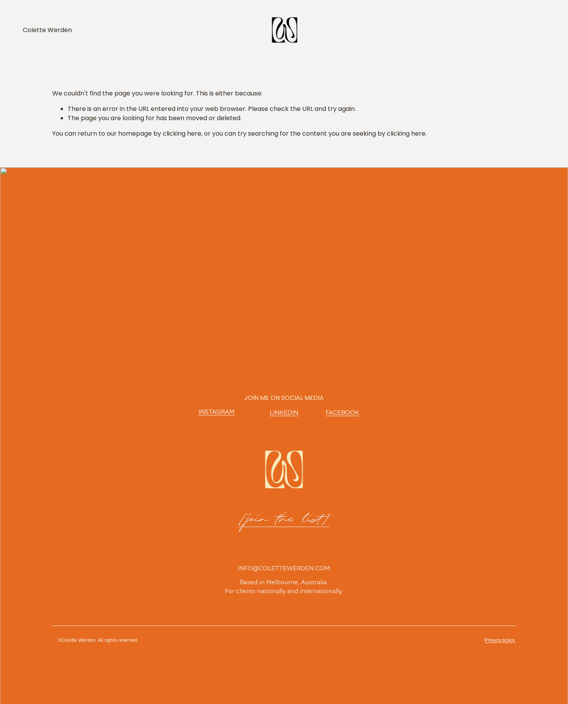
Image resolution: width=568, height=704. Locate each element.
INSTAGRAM (217, 412)
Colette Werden (47, 30)
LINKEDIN (284, 413)
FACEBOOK (342, 413)
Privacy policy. (500, 640)
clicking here (182, 133)
